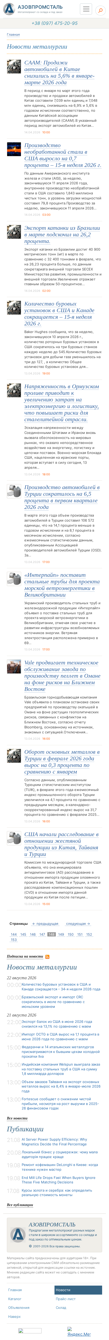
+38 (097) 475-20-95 (54, 23)
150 (71, 934)
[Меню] (86, 9)
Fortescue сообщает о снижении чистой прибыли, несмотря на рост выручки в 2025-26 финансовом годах (60, 1103)
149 (61, 934)
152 (89, 934)
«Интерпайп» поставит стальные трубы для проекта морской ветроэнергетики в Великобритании (62, 585)
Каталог (14, 1299)
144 (14, 934)
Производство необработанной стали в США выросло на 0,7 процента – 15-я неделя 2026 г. (63, 155)
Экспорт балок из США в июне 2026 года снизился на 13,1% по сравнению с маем (57, 1023)
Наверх (14, 1316)
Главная (13, 34)
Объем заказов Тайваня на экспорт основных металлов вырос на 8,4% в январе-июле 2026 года (61, 1086)
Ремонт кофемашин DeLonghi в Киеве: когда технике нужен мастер (60, 1167)
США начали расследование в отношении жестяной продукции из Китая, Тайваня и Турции (61, 844)
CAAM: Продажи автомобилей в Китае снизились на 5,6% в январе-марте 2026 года (59, 72)
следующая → (78, 923)
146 (33, 934)
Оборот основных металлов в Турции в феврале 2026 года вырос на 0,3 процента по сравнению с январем (62, 762)
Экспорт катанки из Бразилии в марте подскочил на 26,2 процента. (62, 234)
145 (23, 934)
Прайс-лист (66, 1299)
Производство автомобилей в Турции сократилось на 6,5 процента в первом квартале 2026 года (62, 497)
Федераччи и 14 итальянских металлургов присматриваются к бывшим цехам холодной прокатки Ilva (61, 1051)
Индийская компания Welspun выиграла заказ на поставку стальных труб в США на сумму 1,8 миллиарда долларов (61, 1069)
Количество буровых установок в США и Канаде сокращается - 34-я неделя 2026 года (61, 986)
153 (14, 940)
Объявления (18, 1307)
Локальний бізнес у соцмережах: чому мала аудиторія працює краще (60, 1154)
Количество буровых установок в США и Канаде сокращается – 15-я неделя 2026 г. (59, 314)
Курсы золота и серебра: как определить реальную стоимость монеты (57, 1192)
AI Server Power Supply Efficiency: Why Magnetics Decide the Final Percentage (54, 1141)
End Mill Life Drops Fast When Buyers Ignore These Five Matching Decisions (59, 1179)
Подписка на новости (25, 956)
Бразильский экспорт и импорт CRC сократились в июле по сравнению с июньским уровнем (53, 1001)
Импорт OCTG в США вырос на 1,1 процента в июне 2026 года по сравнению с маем (60, 1036)
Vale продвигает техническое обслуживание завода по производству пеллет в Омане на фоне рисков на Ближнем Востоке (62, 675)
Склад (61, 1307)
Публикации (25, 1129)
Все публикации (20, 1204)
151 (80, 934)
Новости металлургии (42, 967)
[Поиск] (100, 11)
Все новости (17, 1118)
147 (42, 934)
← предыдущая (45, 923)
